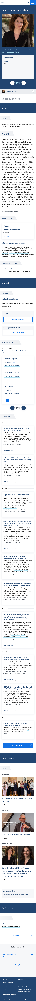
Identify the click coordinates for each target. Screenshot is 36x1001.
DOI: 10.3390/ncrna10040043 (13, 506)
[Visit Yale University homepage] (18, 948)
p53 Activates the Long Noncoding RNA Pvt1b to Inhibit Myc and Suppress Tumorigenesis (17, 688)
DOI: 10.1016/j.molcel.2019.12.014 (20, 702)
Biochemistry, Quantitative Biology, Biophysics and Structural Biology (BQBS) (15, 248)
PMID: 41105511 (12, 440)
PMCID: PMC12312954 (19, 471)
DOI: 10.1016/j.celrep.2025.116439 (17, 441)
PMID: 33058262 (8, 667)
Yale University (6, 989)
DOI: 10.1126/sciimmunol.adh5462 (15, 539)
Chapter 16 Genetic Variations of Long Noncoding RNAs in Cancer (15, 724)
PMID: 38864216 (18, 569)
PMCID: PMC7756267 (19, 667)
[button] (9, 58)
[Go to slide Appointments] (17, 83)
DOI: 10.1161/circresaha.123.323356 (21, 571)
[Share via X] (3, 99)
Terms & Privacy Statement (24, 986)
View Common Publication (12, 365)
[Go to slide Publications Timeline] (12, 408)
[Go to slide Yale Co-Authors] (17, 408)
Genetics (6, 61)
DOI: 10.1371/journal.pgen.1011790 (15, 472)
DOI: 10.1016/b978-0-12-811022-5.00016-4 (16, 730)
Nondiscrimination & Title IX (24, 982)
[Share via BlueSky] (13, 99)
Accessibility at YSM (8, 982)
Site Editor (20, 979)
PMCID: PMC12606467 (23, 440)
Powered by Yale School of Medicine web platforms (24, 990)
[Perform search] (28, 3)
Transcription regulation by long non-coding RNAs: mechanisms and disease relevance (17, 584)
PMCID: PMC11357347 (15, 506)
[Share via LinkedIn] (10, 99)
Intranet (5, 979)
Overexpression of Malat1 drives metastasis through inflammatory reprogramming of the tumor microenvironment (17, 523)
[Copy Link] (32, 108)
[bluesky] (19, 964)
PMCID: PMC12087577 (19, 538)
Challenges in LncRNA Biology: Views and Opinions (16, 495)
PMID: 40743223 (7, 471)
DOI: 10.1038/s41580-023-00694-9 (21, 595)
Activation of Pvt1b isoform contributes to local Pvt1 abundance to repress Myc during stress (17, 459)
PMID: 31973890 (18, 700)
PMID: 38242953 (17, 593)
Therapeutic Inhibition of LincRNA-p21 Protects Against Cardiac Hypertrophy (15, 557)
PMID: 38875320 (8, 538)
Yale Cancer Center (15, 254)
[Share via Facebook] (6, 99)
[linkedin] (15, 964)
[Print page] (19, 99)
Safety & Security (7, 986)
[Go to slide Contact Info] (12, 83)
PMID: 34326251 (15, 634)
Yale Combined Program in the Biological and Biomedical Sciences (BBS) (18, 255)
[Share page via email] (16, 99)
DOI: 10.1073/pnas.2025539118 (19, 636)
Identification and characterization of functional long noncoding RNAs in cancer (16, 658)
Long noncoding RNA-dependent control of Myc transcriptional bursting (16, 429)
